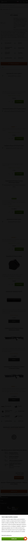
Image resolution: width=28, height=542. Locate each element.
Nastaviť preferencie (7, 535)
